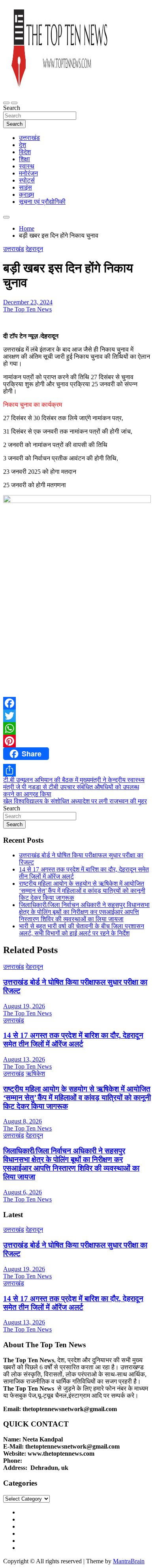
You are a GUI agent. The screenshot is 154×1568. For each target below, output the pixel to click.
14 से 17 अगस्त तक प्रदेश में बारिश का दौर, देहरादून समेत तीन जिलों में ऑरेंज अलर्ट (73, 1039)
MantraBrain (129, 1561)
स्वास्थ (26, 166)
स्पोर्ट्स (27, 180)
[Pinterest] (77, 741)
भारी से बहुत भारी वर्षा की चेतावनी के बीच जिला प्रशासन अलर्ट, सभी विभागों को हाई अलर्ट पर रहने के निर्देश (81, 930)
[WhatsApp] (77, 728)
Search (11, 107)
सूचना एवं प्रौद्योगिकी (42, 201)
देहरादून (34, 249)
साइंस (25, 187)
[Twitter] (77, 716)
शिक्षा (24, 159)
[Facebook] (77, 703)
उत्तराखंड (29, 137)
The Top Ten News (27, 309)
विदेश (25, 152)
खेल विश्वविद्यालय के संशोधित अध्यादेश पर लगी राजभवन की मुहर (75, 801)
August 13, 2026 (24, 1059)
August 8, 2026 (22, 1121)
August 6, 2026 (22, 1192)
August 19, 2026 (24, 1006)
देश (22, 145)
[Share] (77, 770)
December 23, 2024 (28, 302)
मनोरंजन (28, 173)
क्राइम (26, 194)
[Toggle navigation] (6, 103)
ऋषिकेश (35, 1073)
